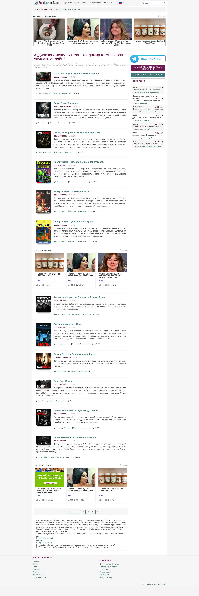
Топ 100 (106, 3)
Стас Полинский (44, 93)
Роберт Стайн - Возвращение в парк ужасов (79, 162)
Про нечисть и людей (44, 538)
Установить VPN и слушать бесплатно (148, 68)
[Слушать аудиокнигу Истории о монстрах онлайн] (43, 139)
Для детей (104, 569)
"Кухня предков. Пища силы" (151, 146)
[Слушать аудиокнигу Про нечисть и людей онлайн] (43, 76)
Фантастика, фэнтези (62, 106)
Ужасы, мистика (60, 77)
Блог (113, 3)
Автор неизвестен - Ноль (68, 324)
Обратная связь (39, 577)
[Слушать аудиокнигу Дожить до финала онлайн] (43, 417)
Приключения (105, 575)
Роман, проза (105, 572)
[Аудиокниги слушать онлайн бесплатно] (47, 3)
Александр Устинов (62, 314)
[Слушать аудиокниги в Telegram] (147, 59)
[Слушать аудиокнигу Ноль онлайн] (43, 334)
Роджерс (39, 540)
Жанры (77, 3)
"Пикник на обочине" (147, 112)
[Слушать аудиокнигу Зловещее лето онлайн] (43, 201)
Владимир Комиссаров (62, 93)
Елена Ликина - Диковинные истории (75, 437)
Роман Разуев (60, 371)
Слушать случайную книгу (148, 75)
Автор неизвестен (62, 344)
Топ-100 (36, 569)
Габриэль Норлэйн (45, 152)
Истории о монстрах (44, 543)
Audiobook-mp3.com (159, 584)
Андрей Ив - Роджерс (66, 103)
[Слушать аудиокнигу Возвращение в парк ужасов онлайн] (43, 172)
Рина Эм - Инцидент (65, 381)
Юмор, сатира (106, 577)
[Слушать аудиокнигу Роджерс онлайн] (43, 110)
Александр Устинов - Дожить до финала (77, 410)
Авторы (85, 3)
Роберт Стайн (60, 182)
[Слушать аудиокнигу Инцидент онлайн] (43, 384)
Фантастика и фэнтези (109, 564)
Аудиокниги (67, 3)
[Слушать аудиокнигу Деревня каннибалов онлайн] (43, 361)
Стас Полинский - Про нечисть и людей (76, 73)
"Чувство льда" (145, 120)
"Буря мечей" (144, 129)
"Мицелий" (143, 103)
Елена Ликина (43, 457)
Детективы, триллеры (62, 358)
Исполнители (95, 3)
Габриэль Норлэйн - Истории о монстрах (77, 132)
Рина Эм (41, 401)
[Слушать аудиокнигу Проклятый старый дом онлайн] (43, 304)
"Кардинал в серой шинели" (150, 92)
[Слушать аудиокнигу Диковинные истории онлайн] (43, 440)
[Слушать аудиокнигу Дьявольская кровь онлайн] (43, 231)
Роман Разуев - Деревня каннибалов (74, 354)
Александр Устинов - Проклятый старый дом (79, 297)
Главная (36, 561)
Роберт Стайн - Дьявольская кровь (74, 221)
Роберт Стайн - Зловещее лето (71, 191)
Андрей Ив (42, 123)
